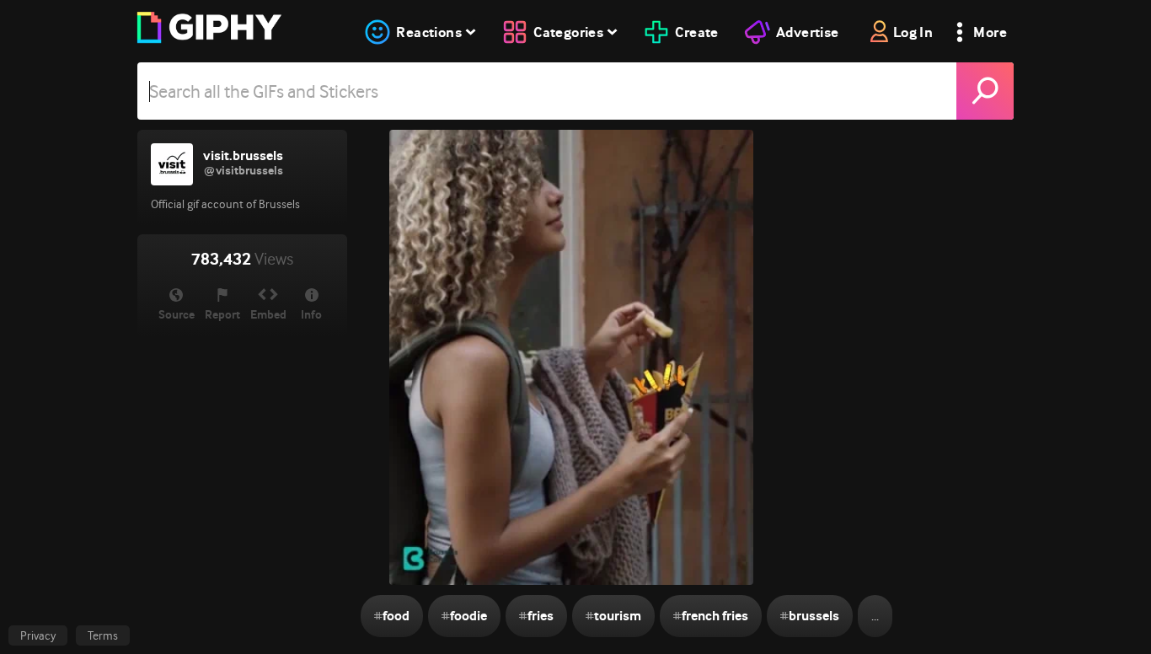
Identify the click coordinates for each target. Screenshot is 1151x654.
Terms (103, 635)
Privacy (38, 635)
